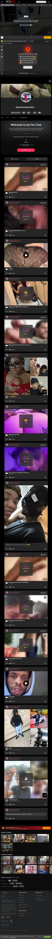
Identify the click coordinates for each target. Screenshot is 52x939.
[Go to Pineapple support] (11, 921)
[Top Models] (19, 2)
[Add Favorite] (2, 37)
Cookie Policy (13, 937)
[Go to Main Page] (10, 2)
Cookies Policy (22, 902)
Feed (30, 5)
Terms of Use (21, 897)
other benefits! (30, 65)
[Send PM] (39, 113)
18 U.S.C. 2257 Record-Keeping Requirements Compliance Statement (14, 930)
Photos (24, 5)
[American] (9, 881)
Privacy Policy (21, 895)
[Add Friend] (35, 113)
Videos (18, 5)
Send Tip (13, 197)
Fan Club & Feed (23, 117)
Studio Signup (38, 897)
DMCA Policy (21, 899)
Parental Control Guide (23, 904)
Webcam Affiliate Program (40, 899)
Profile (2, 117)
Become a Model (38, 895)
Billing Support (21, 915)
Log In (48, 1)
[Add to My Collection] (45, 197)
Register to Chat (28, 67)
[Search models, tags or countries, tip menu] (50, 5)
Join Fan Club (27, 150)
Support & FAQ (21, 913)
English (4, 896)
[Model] (50, 81)
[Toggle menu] (2, 2)
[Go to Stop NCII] (5, 925)
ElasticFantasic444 (14, 164)
